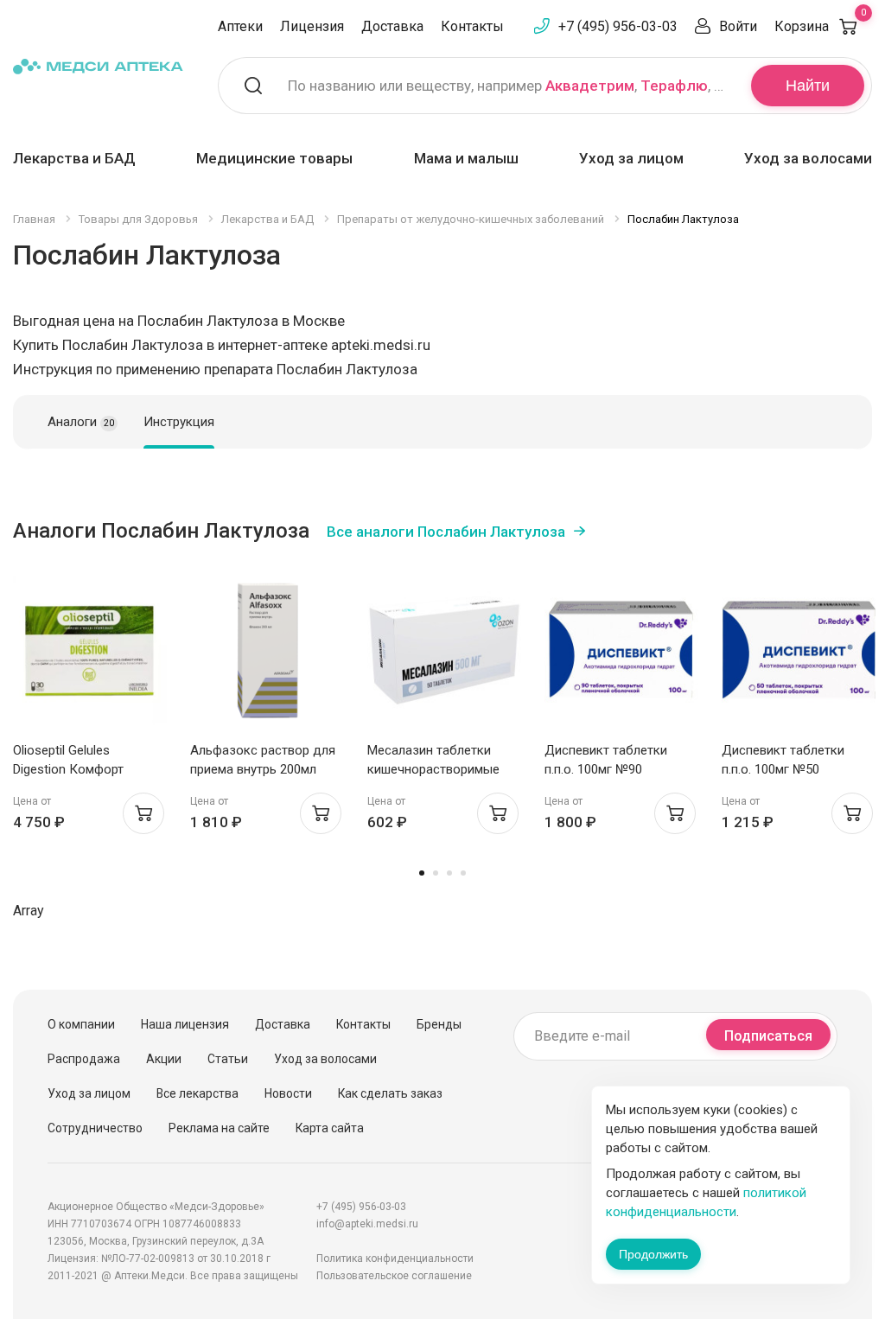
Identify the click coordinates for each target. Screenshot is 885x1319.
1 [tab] (421, 873)
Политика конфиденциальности (395, 1258)
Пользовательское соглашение (394, 1276)
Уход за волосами (808, 158)
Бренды (439, 1024)
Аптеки (240, 26)
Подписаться (768, 1036)
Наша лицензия (185, 1024)
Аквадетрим (589, 85)
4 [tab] (463, 873)
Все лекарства (197, 1093)
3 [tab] (449, 873)
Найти (808, 85)
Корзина (820, 26)
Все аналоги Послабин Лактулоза (446, 531)
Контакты (472, 26)
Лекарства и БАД (74, 158)
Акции (163, 1059)
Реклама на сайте (219, 1128)
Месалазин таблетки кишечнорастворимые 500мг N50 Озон (433, 769)
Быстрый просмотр (90, 655)
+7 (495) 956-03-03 (618, 26)
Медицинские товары (274, 158)
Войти (738, 26)
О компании (81, 1024)
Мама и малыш (466, 158)
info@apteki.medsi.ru (367, 1224)
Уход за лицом (631, 158)
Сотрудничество (95, 1128)
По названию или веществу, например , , (508, 85)
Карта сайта (330, 1128)
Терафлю (674, 85)
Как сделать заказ (390, 1093)
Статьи (227, 1059)
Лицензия (312, 26)
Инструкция (178, 422)
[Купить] (143, 813)
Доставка (392, 26)
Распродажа (84, 1059)
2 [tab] (435, 873)
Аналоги (81, 422)
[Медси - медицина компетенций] (98, 66)
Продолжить (653, 1254)
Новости (288, 1093)
